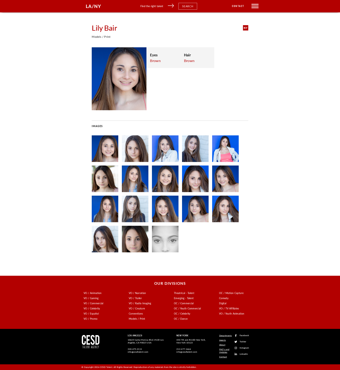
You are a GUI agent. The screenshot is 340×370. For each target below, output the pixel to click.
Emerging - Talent (184, 298)
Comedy (223, 298)
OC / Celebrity (182, 313)
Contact (238, 6)
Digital (222, 303)
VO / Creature (137, 308)
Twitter (243, 341)
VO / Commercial (93, 303)
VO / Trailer (135, 298)
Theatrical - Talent (184, 293)
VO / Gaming (91, 298)
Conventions (136, 313)
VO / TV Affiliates (229, 308)
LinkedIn (244, 354)
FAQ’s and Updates (224, 351)
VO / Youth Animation (231, 313)
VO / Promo (90, 318)
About (222, 344)
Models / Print (137, 318)
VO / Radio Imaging (140, 303)
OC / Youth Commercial (187, 308)
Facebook (244, 335)
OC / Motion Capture (231, 293)
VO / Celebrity (92, 308)
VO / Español (91, 313)
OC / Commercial (184, 303)
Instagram (244, 348)
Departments (225, 335)
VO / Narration (137, 293)
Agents (222, 340)
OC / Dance (181, 318)
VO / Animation (92, 293)
